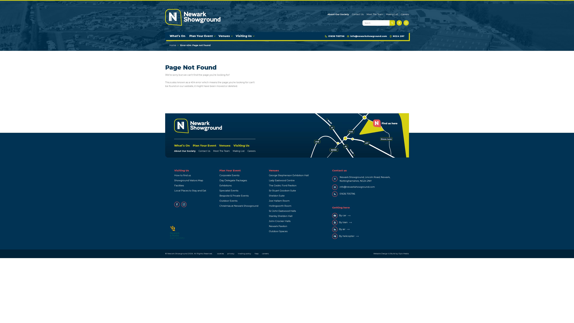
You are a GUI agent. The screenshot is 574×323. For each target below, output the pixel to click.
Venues (224, 36)
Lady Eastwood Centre (282, 180)
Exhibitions (225, 185)
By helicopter (346, 236)
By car (342, 215)
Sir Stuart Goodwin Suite (282, 190)
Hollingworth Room (280, 205)
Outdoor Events (228, 200)
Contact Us (358, 14)
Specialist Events (228, 190)
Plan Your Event (201, 36)
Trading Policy (244, 253)
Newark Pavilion (278, 226)
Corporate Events (229, 175)
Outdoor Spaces (278, 231)
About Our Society (338, 14)
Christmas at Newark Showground (238, 205)
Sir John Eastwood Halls (282, 211)
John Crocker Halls (279, 221)
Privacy (230, 253)
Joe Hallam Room (279, 200)
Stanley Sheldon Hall (280, 216)
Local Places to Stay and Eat (190, 190)
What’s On (177, 36)
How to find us (182, 175)
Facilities (179, 185)
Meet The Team (375, 14)
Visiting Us (244, 36)
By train (343, 222)
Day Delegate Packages (233, 180)
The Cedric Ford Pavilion (282, 185)
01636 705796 (336, 36)
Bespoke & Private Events (234, 195)
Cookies (220, 253)
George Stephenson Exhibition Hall (289, 175)
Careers (405, 14)
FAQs (256, 253)
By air (342, 229)
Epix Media (404, 253)
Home (172, 45)
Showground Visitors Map (188, 180)
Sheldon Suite (277, 195)
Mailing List (392, 14)
